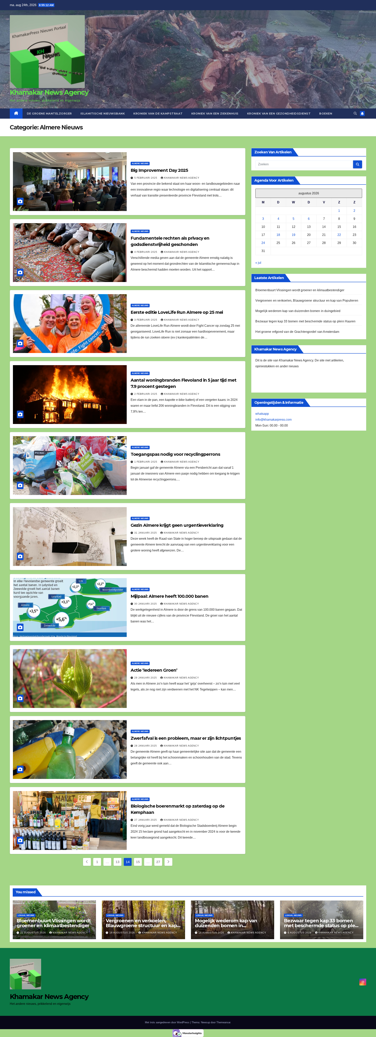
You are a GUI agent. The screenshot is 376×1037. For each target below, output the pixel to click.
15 (138, 862)
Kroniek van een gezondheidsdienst (279, 113)
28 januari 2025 (146, 745)
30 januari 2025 (146, 603)
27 (158, 862)
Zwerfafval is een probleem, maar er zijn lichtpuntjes (186, 738)
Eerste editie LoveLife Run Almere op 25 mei (177, 312)
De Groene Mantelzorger (49, 113)
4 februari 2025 (146, 252)
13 (117, 862)
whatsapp (262, 413)
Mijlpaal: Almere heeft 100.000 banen (169, 596)
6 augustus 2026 (300, 932)
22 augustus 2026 (33, 932)
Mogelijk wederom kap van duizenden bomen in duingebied (297, 311)
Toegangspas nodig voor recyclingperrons (175, 454)
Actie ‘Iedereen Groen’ (154, 670)
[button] (355, 113)
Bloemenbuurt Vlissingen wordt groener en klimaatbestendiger (299, 290)
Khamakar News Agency (49, 92)
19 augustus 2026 (122, 932)
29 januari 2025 (146, 677)
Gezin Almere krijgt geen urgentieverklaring (177, 525)
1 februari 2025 (146, 461)
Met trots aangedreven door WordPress (167, 1022)
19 (293, 235)
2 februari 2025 (146, 394)
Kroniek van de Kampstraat (158, 113)
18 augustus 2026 (212, 932)
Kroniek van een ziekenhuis (215, 113)
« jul (258, 262)
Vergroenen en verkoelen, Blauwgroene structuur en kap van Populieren (306, 300)
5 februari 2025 (146, 177)
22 (339, 235)
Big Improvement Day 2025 (159, 170)
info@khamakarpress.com (273, 419)
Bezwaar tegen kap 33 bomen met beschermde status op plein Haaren (305, 321)
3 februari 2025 (146, 319)
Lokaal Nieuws (26, 915)
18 (278, 235)
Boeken (325, 113)
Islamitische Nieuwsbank (102, 113)
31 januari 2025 (146, 532)
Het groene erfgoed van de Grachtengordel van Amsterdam (297, 331)
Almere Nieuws (140, 163)
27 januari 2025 (146, 820)
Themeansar (223, 1022)
